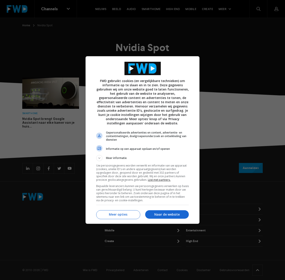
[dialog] (143, 140)
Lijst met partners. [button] (159, 180)
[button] (142, 158)
